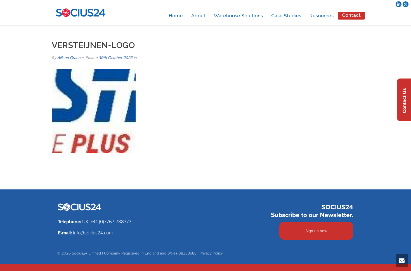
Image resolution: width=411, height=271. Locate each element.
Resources (322, 15)
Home (176, 15)
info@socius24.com (93, 233)
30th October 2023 (116, 57)
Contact (351, 15)
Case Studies (286, 15)
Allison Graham (70, 57)
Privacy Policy (211, 253)
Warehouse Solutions (238, 15)
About (198, 15)
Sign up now (316, 231)
